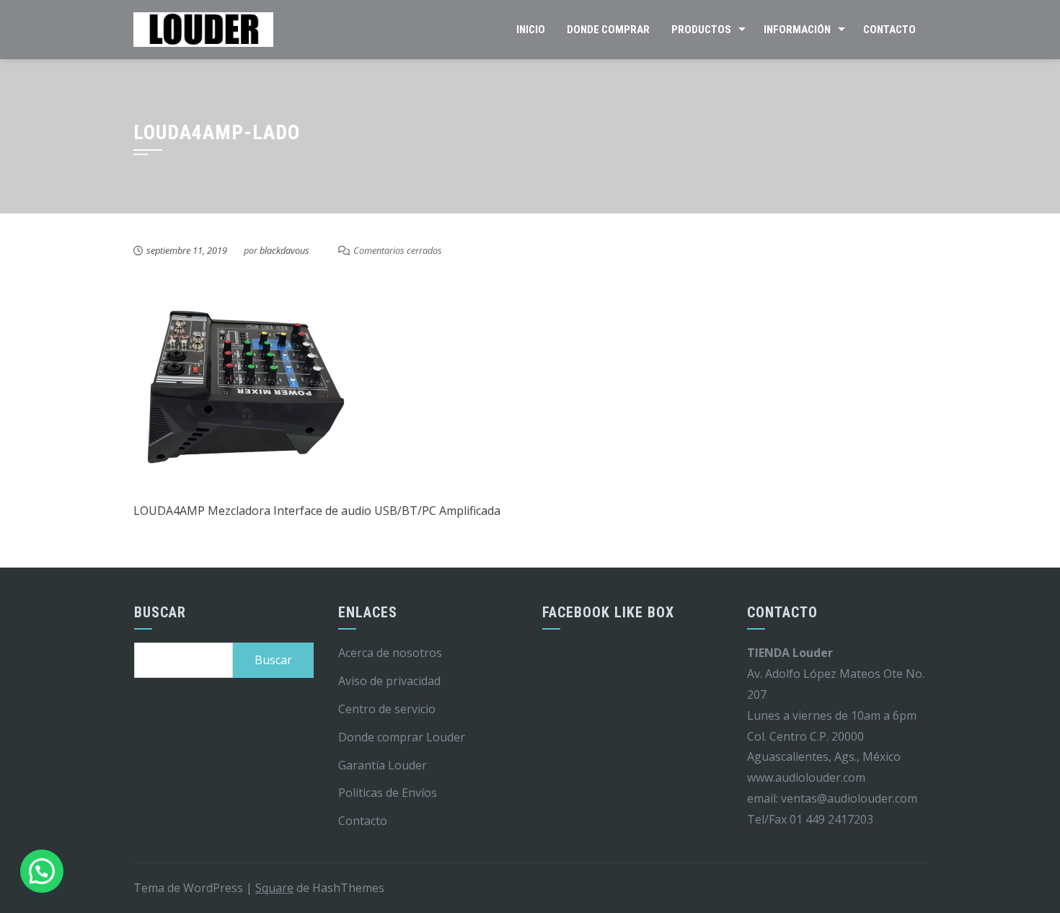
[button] (41, 871)
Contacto (889, 29)
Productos (701, 29)
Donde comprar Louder (401, 737)
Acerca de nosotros (390, 653)
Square (274, 888)
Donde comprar (608, 29)
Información (797, 29)
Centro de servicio (387, 709)
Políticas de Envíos (387, 792)
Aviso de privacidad (389, 681)
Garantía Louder (382, 765)
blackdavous (284, 250)
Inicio (530, 29)
